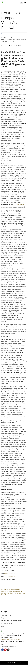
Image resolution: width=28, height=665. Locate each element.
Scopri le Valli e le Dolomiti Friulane (11, 620)
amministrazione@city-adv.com (10, 639)
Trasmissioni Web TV (7, 615)
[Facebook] (2, 650)
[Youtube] (5, 650)
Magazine (4, 618)
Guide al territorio (6, 623)
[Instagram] (8, 650)
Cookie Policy (12, 646)
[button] (21, 3)
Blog (2, 626)
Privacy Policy (5, 646)
